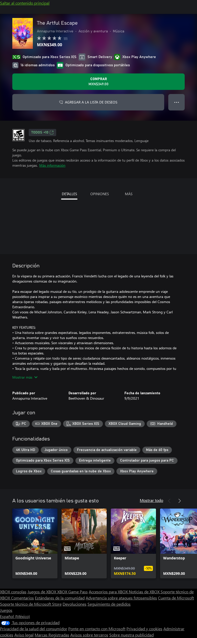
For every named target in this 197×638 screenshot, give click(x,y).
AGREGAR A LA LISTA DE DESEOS (91, 102)
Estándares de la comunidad (60, 598)
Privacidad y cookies (144, 628)
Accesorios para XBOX (109, 591)
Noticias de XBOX (145, 591)
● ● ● (176, 102)
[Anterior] (169, 500)
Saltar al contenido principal (25, 3)
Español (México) (15, 616)
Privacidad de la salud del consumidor (33, 628)
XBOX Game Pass (72, 591)
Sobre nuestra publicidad (131, 634)
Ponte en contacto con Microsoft (96, 628)
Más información (52, 165)
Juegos (6, 610)
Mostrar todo (151, 500)
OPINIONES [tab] (99, 193)
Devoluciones (74, 604)
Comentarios (22, 598)
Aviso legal (24, 634)
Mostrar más (22, 377)
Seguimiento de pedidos (109, 604)
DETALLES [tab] (69, 193)
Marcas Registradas (52, 634)
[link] (34, 543)
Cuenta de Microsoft (176, 598)
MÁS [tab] (128, 193)
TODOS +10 (39, 132)
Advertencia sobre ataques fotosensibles (121, 598)
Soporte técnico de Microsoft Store (31, 604)
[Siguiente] (179, 500)
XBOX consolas (13, 591)
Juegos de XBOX (42, 591)
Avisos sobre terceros (89, 634)
